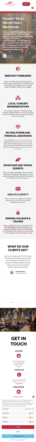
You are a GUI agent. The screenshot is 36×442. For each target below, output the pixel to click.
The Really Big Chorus (13, 227)
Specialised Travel (22, 140)
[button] (33, 397)
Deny (18, 431)
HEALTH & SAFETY (18, 194)
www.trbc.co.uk (25, 233)
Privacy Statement (21, 439)
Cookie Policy (13, 439)
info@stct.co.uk (21, 382)
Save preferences (18, 436)
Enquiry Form (19, 383)
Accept (18, 427)
